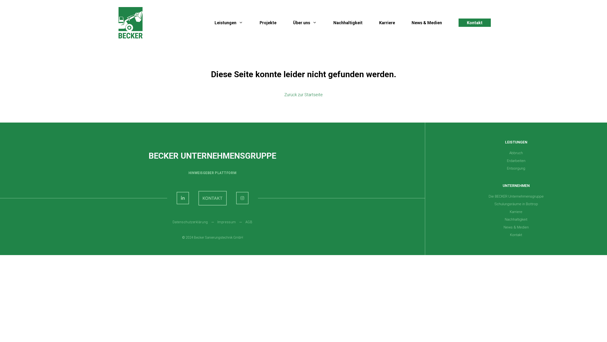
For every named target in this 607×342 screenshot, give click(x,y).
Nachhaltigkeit (348, 22)
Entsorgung (516, 168)
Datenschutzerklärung (190, 222)
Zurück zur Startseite (303, 94)
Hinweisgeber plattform (212, 173)
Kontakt (475, 22)
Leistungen (225, 22)
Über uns (301, 22)
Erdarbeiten (516, 161)
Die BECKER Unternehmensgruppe (516, 196)
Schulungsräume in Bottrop (516, 204)
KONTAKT (212, 198)
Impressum (226, 222)
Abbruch (516, 153)
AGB (249, 222)
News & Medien (427, 22)
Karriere (387, 22)
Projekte (268, 22)
